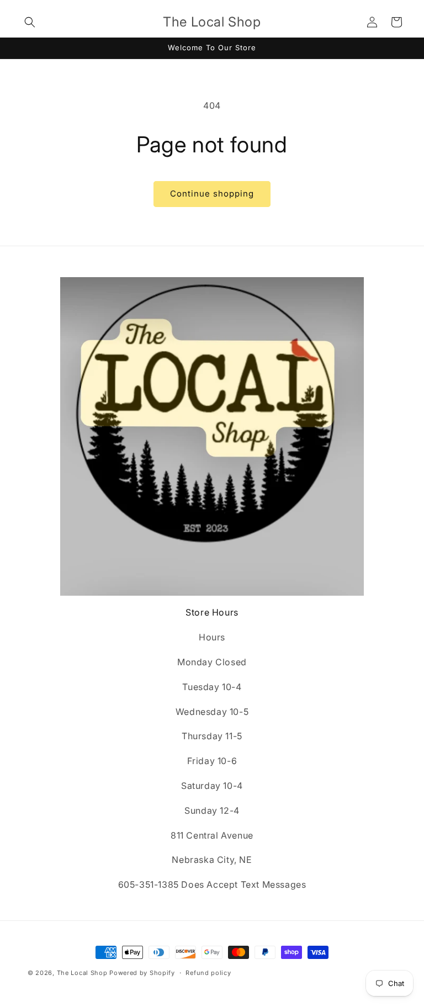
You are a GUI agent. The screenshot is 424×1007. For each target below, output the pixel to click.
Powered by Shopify (142, 973)
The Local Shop (82, 973)
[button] (30, 22)
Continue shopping (212, 193)
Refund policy (208, 973)
